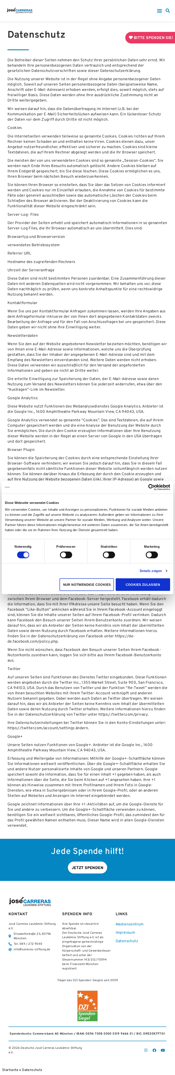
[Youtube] (162, 1050)
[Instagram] (146, 1050)
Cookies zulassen (143, 584)
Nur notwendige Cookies (87, 584)
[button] (159, 11)
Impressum (125, 932)
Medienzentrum (130, 924)
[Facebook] (154, 1050)
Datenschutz (127, 941)
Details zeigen (151, 571)
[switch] (66, 555)
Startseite (10, 1070)
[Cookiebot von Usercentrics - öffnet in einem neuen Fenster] (151, 487)
